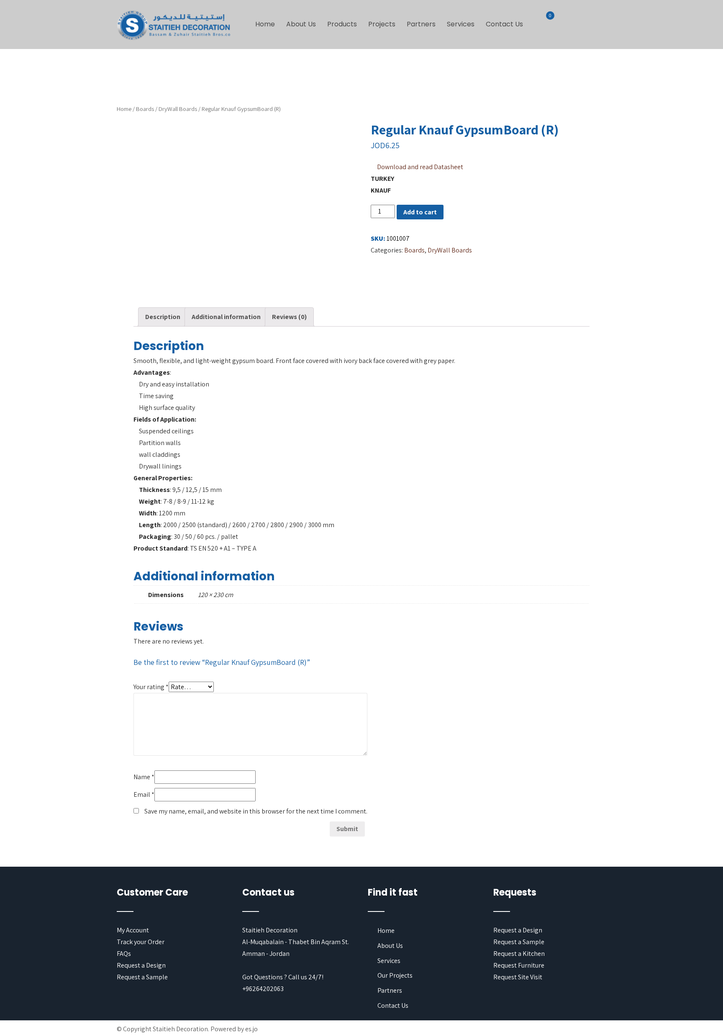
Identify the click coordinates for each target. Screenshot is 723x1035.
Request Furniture (518, 965)
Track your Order (140, 941)
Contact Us (504, 24)
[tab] (162, 317)
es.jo (251, 1029)
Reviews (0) (289, 316)
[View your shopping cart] (545, 20)
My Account (133, 930)
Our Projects (395, 975)
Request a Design (141, 965)
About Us (301, 24)
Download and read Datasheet (420, 166)
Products (342, 24)
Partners (421, 24)
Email (143, 794)
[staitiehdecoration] (174, 26)
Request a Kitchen (519, 953)
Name (143, 776)
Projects (381, 24)
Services (460, 24)
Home (265, 24)
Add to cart (420, 212)
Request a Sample (142, 977)
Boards (145, 109)
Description (162, 316)
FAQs (124, 953)
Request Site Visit (517, 977)
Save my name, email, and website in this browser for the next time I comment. (255, 811)
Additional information (226, 316)
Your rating (151, 686)
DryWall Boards (178, 109)
